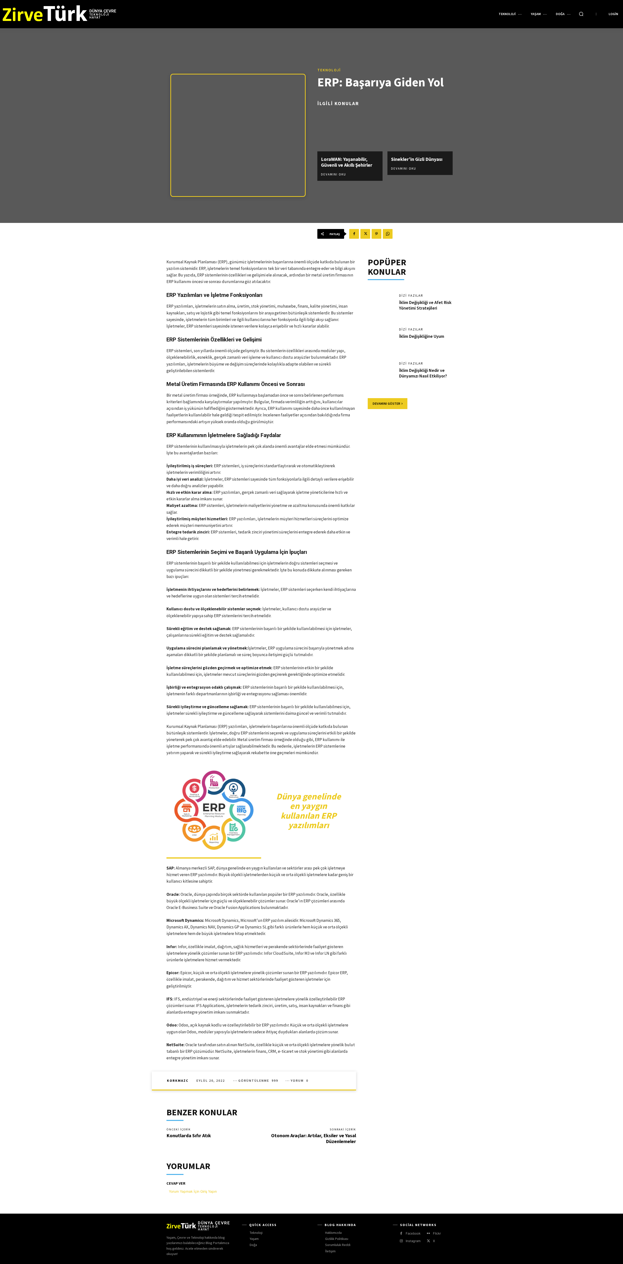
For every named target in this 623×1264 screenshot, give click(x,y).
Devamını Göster (386, 403)
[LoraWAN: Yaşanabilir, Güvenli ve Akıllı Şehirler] (350, 131)
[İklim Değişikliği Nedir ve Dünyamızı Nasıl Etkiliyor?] (381, 373)
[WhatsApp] (388, 234)
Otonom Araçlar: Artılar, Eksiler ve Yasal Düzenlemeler (313, 1138)
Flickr (437, 1233)
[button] (581, 13)
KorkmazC (177, 1080)
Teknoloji (329, 70)
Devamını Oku (333, 174)
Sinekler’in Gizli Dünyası (416, 159)
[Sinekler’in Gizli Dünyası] (420, 131)
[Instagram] (401, 1241)
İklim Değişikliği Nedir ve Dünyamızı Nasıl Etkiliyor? (423, 373)
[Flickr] (428, 1233)
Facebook (413, 1233)
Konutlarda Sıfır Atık (188, 1135)
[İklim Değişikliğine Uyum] (381, 339)
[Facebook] (354, 234)
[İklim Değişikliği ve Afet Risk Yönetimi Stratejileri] (381, 306)
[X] (365, 234)
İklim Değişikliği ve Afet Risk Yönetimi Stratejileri (425, 305)
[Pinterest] (376, 234)
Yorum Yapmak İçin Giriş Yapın (193, 1191)
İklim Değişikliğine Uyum (421, 336)
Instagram (413, 1241)
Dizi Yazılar (411, 295)
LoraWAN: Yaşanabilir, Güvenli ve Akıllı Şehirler (346, 162)
